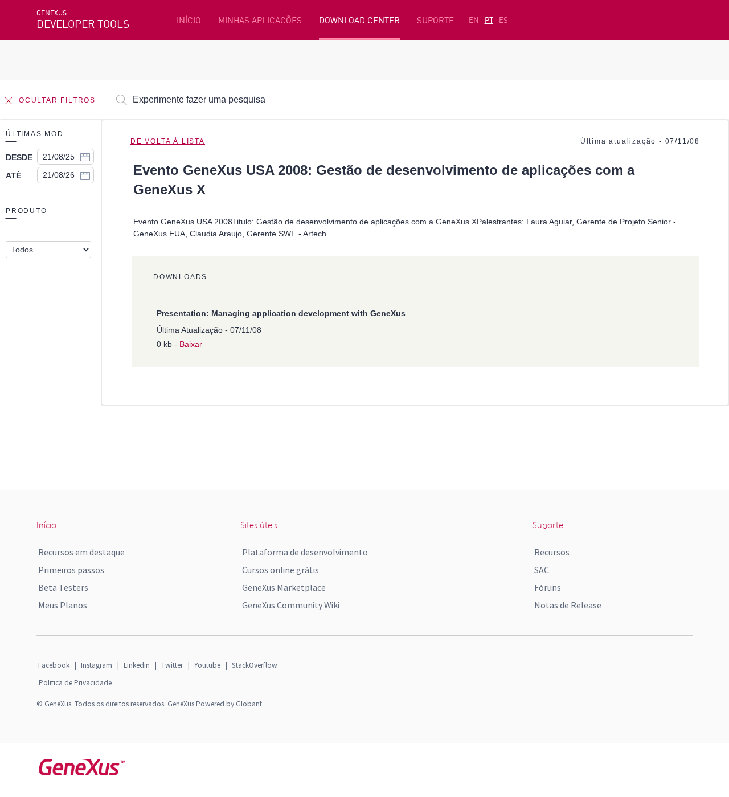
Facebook (53, 665)
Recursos (552, 552)
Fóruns (547, 587)
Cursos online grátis (280, 569)
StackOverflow (254, 665)
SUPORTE (435, 20)
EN (474, 19)
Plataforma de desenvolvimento (305, 552)
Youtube (207, 665)
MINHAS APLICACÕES (260, 20)
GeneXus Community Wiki (290, 605)
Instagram (96, 665)
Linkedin (137, 665)
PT (489, 19)
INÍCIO (189, 20)
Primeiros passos (71, 569)
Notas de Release (567, 605)
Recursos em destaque (81, 552)
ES (503, 19)
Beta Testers (63, 587)
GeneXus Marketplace (284, 587)
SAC (541, 569)
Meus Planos (62, 605)
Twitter (172, 665)
